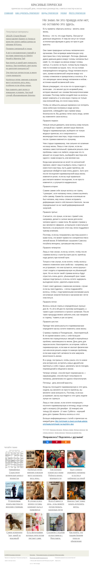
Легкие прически (60, 433)
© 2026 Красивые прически (12, 555)
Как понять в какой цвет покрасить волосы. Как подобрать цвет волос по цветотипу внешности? (21, 66)
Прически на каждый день (73, 433)
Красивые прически (46, 5)
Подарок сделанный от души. (19, 49)
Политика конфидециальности (39, 558)
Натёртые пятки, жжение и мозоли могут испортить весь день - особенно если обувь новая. (21, 82)
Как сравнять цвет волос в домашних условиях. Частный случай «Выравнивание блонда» (20, 92)
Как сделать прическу (27, 13)
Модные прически (79, 430)
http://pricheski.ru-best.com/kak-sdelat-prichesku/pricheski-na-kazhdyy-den (65, 422)
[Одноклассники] (65, 442)
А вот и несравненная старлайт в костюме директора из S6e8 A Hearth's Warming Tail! (21, 56)
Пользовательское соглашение (45, 555)
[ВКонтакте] (47, 442)
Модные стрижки (68, 430)
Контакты (32, 555)
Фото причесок (77, 13)
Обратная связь (59, 555)
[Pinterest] (56, 442)
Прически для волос (56, 430)
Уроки (63, 13)
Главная (8, 13)
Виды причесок (50, 13)
